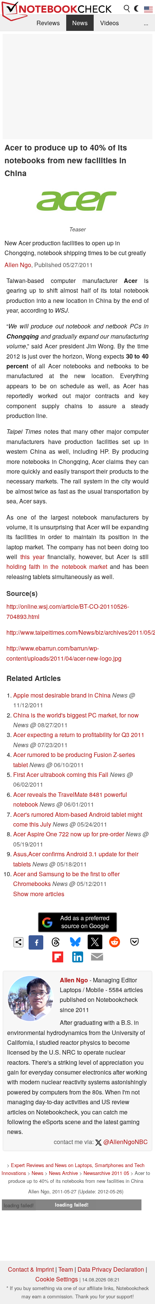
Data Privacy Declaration (111, 1269)
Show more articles (38, 893)
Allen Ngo (18, 264)
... (146, 22)
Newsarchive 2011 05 (106, 1172)
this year (32, 556)
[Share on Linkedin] (77, 957)
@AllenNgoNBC (125, 1141)
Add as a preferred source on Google (84, 921)
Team (65, 1269)
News (80, 22)
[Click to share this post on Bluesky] (75, 942)
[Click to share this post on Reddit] (115, 942)
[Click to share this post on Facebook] (36, 942)
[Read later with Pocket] (134, 942)
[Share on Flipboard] (57, 957)
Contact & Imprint (31, 1269)
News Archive (63, 1172)
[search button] (127, 8)
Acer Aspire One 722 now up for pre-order (68, 834)
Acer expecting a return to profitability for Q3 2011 (78, 734)
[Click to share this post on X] (95, 942)
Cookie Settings (56, 1279)
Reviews (48, 22)
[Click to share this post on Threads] (56, 942)
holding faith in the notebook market (56, 566)
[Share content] (19, 942)
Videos (109, 22)
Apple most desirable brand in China (62, 695)
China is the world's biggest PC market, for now (76, 715)
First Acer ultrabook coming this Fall (60, 774)
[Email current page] (97, 957)
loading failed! (19, 1205)
